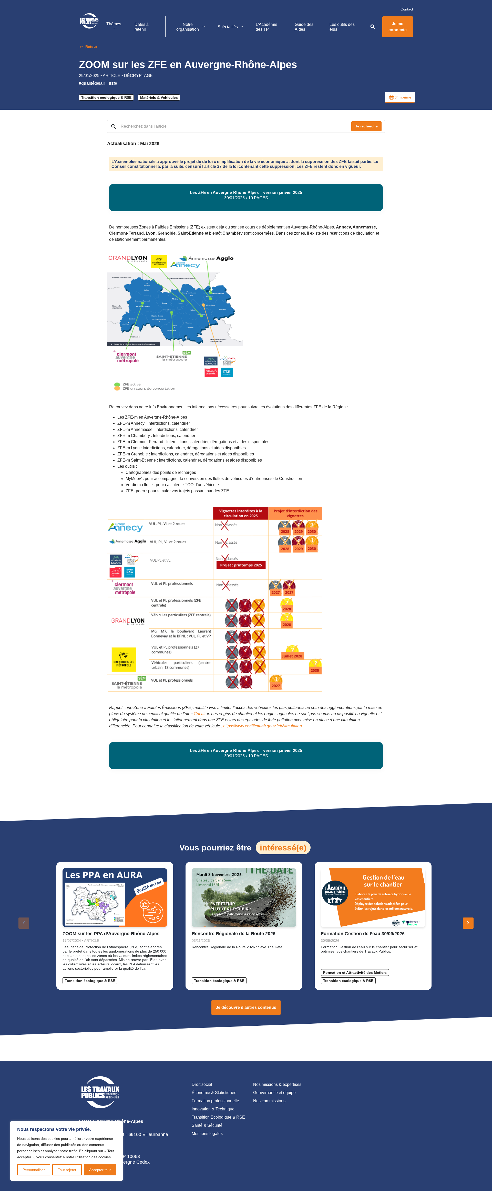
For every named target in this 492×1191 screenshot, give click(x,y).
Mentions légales (207, 1133)
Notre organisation (187, 26)
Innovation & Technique (213, 1109)
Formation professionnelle (215, 1101)
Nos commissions (269, 1101)
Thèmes (113, 24)
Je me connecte (397, 26)
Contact (407, 9)
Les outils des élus (342, 26)
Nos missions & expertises (277, 1084)
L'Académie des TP (266, 26)
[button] (468, 923)
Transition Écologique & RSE (218, 1117)
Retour (91, 47)
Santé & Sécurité (207, 1125)
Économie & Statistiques (214, 1092)
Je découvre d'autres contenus (246, 1007)
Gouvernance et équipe (274, 1092)
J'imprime (399, 97)
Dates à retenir (142, 26)
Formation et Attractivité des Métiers (355, 972)
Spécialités (228, 27)
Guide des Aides (304, 26)
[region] (66, 1151)
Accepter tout (100, 1170)
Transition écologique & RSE (106, 97)
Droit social (202, 1084)
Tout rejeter (67, 1170)
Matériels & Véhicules (159, 97)
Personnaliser (34, 1170)
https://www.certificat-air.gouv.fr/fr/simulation (262, 726)
